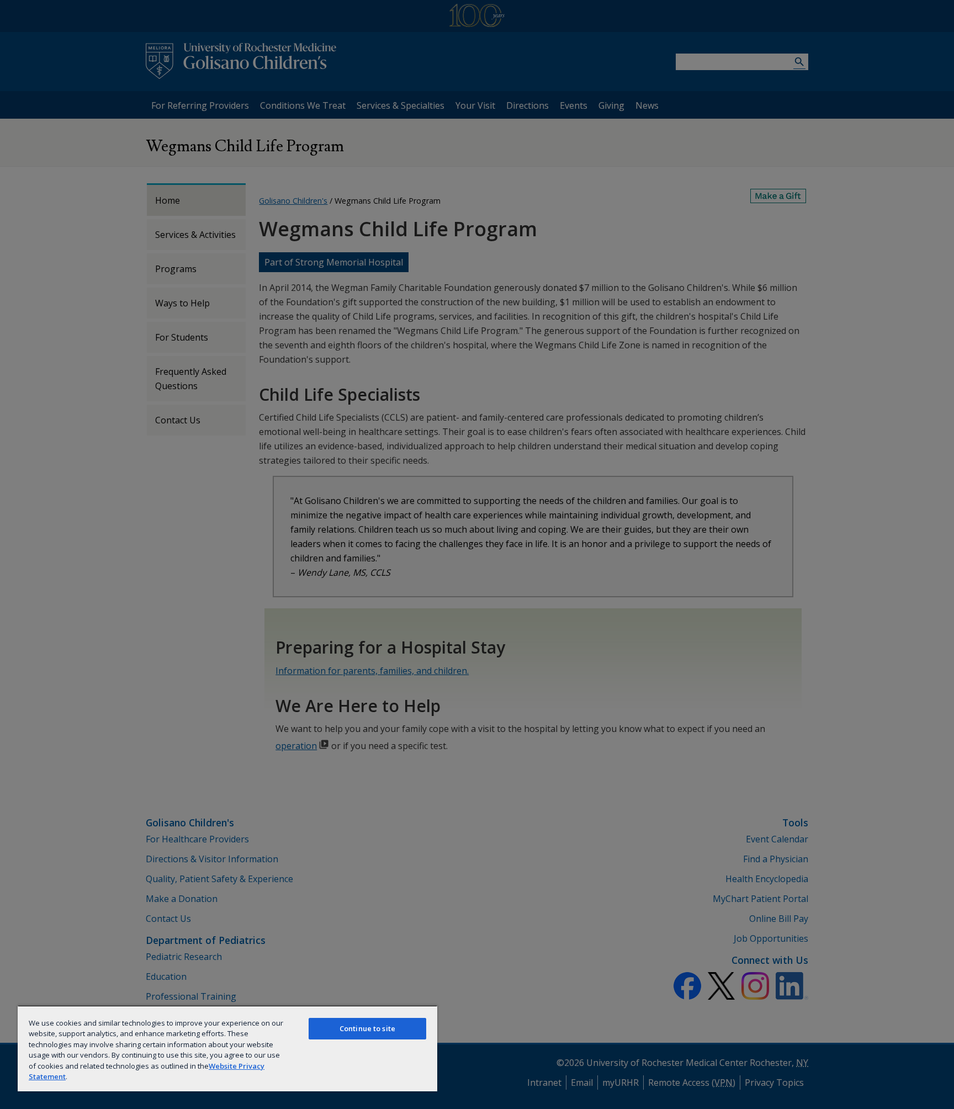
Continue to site (367, 1028)
